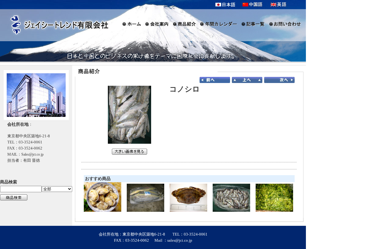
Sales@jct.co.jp (32, 154)
